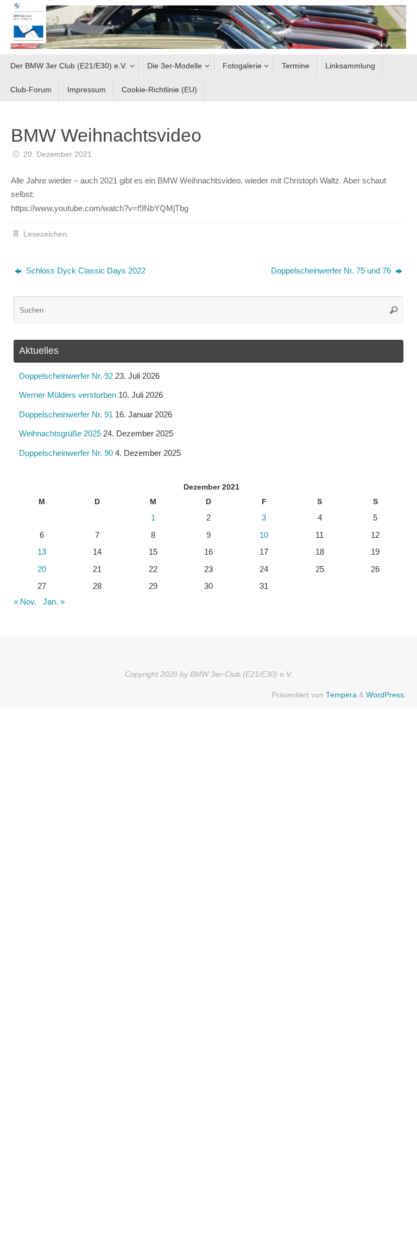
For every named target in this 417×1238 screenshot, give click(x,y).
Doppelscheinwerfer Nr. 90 (66, 453)
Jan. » (54, 601)
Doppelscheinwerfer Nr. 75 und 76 (332, 270)
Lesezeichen (45, 234)
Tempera (341, 695)
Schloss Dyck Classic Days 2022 (85, 270)
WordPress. (386, 695)
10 (264, 534)
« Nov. (25, 601)
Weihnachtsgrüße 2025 (60, 433)
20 (41, 569)
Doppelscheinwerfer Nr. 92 (66, 375)
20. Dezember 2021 (57, 154)
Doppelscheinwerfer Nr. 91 (66, 414)
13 (41, 551)
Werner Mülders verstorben (67, 394)
